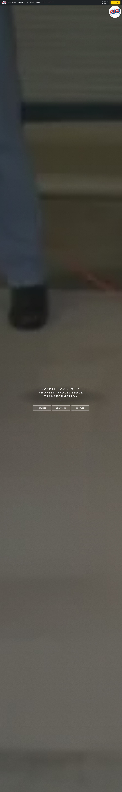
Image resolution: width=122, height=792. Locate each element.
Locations (23, 2)
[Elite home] (4, 2)
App (44, 2)
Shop (38, 2)
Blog (32, 2)
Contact (51, 2)
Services (12, 2)
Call (116, 2)
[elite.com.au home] (115, 12)
